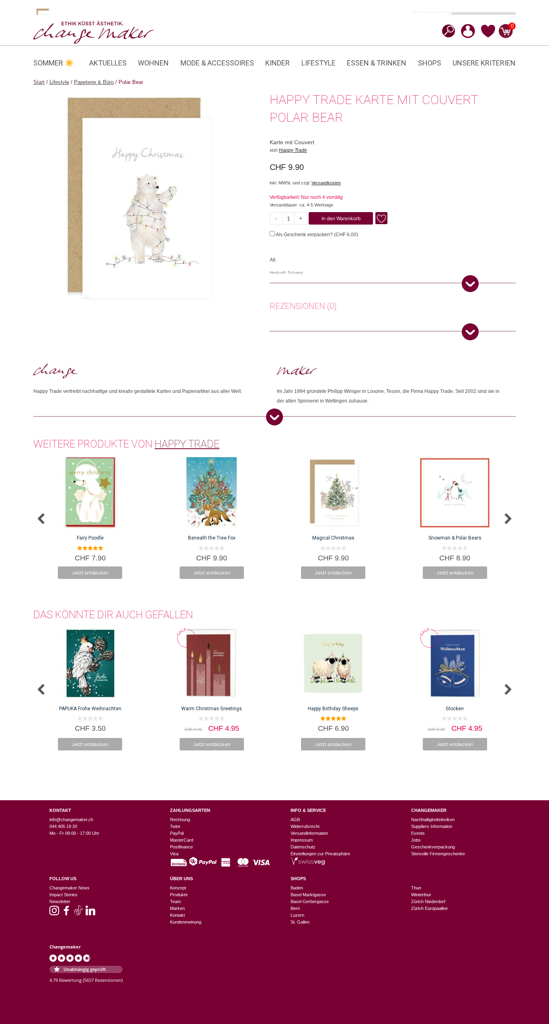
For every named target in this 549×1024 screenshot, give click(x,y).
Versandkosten (326, 182)
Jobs (416, 840)
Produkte (179, 894)
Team (175, 901)
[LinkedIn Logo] (90, 913)
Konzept (178, 887)
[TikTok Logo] (78, 913)
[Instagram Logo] (54, 913)
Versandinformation (309, 833)
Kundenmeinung (185, 922)
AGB (295, 819)
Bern (295, 908)
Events (418, 833)
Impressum (302, 840)
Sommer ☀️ (53, 63)
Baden (297, 887)
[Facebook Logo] (66, 913)
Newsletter (59, 901)
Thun (416, 887)
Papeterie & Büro (94, 82)
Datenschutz (303, 846)
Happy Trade (293, 150)
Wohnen (153, 63)
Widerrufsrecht (305, 826)
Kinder (277, 63)
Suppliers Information (431, 826)
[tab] (303, 307)
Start (39, 82)
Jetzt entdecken (90, 573)
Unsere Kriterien (484, 63)
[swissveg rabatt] (308, 863)
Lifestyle (318, 63)
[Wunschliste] (488, 36)
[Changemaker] (93, 32)
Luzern (297, 915)
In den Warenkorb (341, 218)
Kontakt (177, 915)
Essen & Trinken (376, 63)
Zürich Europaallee (429, 908)
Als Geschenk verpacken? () (316, 234)
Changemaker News (69, 887)
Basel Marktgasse (308, 894)
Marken (177, 908)
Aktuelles (108, 63)
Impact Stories (63, 894)
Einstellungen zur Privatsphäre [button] (320, 853)
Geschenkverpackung (433, 846)
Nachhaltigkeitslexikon (433, 819)
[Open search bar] (446, 30)
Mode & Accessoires (217, 63)
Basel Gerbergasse (310, 901)
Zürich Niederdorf (428, 901)
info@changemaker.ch (71, 819)
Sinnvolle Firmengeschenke (438, 853)
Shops (429, 63)
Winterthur (421, 894)
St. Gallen (300, 922)
